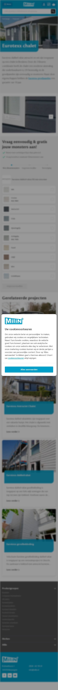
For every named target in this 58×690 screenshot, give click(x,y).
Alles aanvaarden (29, 369)
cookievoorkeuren (16, 358)
